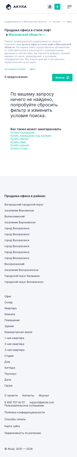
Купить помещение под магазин (30, 135)
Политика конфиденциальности (24, 412)
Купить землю (19, 138)
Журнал (44, 395)
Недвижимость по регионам (22, 433)
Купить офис (18, 142)
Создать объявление (57, 7)
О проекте (11, 395)
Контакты (28, 395)
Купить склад (18, 148)
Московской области (25, 34)
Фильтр (59, 77)
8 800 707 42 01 (14, 402)
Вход (50, 7)
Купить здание (19, 145)
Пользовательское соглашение (24, 405)
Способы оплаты (15, 419)
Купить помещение (22, 132)
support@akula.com (42, 402)
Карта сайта (12, 426)
